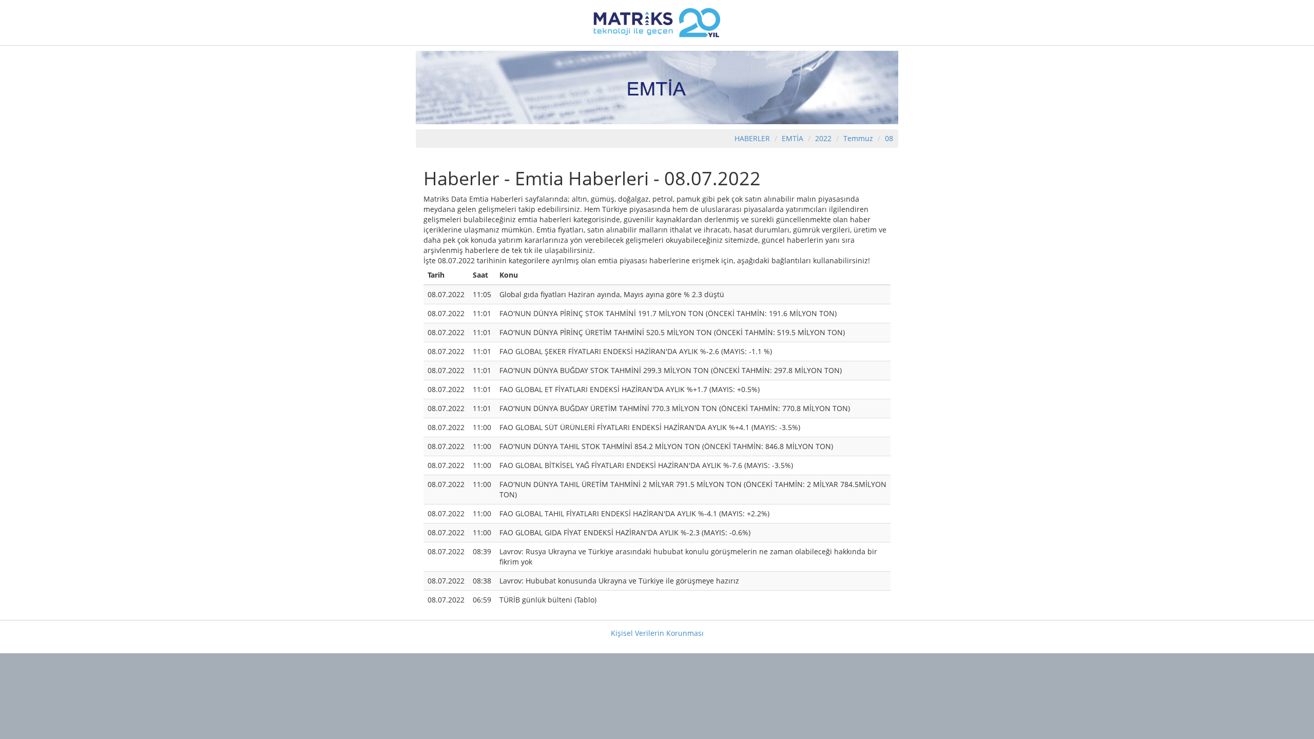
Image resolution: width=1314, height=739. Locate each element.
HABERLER (752, 138)
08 (889, 138)
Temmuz (858, 138)
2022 (824, 138)
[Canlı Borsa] (657, 22)
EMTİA (792, 138)
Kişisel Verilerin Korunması (657, 633)
